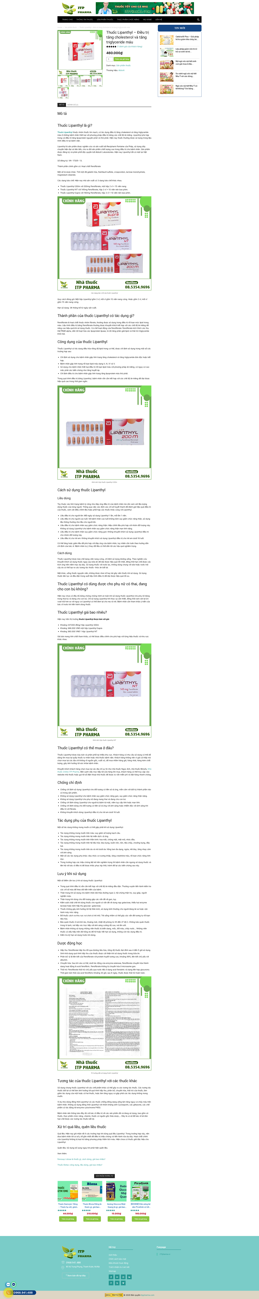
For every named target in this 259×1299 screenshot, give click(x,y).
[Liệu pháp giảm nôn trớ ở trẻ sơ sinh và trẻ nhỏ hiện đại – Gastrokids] (166, 52)
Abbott (121, 70)
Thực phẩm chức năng (128, 19)
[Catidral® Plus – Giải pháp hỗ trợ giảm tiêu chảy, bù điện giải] (166, 40)
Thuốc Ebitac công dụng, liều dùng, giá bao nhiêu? (79, 1165)
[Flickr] (117, 1277)
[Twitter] (117, 1283)
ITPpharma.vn (164, 1254)
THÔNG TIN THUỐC (84, 19)
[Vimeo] (123, 1283)
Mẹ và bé (147, 19)
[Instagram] (123, 1277)
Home (59, 27)
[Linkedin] (129, 1277)
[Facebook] (111, 1277)
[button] (198, 20)
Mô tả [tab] (61, 105)
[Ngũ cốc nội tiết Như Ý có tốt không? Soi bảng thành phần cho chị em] (166, 89)
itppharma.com (147, 1295)
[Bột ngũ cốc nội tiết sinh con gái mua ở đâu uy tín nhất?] (166, 64)
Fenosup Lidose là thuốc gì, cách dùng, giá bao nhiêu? (81, 1159)
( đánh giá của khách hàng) (129, 46)
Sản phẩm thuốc (105, 19)
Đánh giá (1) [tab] (73, 105)
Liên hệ (158, 19)
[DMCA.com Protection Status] (114, 1296)
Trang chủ (67, 19)
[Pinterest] (111, 1283)
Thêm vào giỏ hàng (122, 59)
